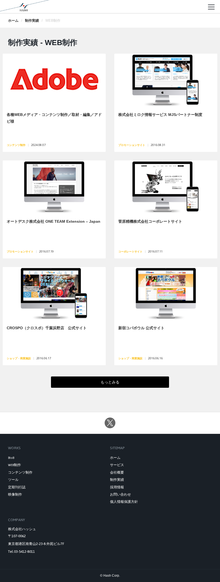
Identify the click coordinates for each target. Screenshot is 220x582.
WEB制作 (14, 465)
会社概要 (117, 472)
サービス (117, 465)
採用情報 (117, 487)
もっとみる (110, 382)
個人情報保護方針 (124, 502)
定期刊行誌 (16, 487)
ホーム (13, 21)
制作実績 (32, 21)
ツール (13, 480)
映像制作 (15, 494)
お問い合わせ (120, 494)
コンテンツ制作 (20, 472)
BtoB (11, 458)
